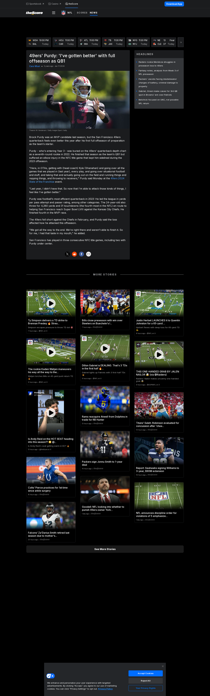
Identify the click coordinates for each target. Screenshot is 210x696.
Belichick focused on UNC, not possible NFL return (158, 101)
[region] (105, 679)
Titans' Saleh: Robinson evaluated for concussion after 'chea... (157, 424)
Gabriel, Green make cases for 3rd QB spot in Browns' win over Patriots (158, 93)
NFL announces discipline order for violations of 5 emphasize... (156, 514)
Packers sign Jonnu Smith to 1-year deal (102, 463)
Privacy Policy (105, 689)
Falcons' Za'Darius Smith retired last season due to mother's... (48, 534)
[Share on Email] (88, 254)
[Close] (163, 666)
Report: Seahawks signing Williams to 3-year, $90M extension (157, 469)
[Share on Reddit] (74, 254)
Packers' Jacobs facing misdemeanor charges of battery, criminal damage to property (158, 83)
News (94, 12)
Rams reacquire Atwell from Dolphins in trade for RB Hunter (104, 418)
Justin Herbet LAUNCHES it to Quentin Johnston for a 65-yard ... (158, 322)
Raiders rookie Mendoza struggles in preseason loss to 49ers (157, 64)
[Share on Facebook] (81, 254)
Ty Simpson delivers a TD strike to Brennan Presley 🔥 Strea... (47, 322)
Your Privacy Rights (146, 688)
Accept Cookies (146, 673)
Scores (82, 12)
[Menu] (54, 12)
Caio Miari (34, 66)
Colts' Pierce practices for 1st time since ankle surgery (48, 489)
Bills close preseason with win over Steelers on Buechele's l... (102, 322)
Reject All (145, 680)
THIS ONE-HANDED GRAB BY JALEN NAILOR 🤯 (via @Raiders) (157, 373)
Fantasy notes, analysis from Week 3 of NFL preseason (158, 72)
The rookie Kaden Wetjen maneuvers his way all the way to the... (49, 371)
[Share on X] (67, 254)
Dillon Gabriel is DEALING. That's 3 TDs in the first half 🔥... (104, 367)
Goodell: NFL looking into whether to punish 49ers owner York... (103, 508)
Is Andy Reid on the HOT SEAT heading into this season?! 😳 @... (50, 440)
